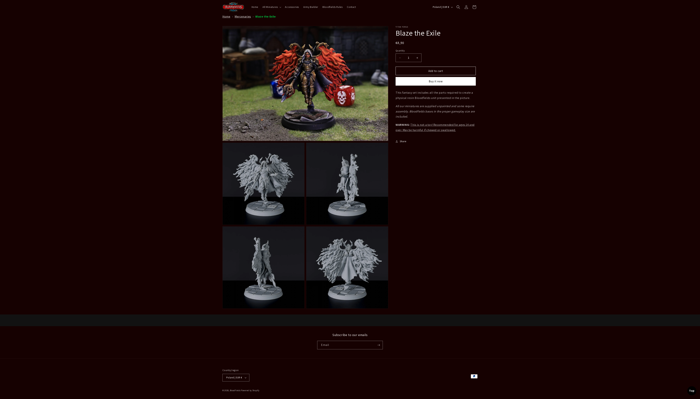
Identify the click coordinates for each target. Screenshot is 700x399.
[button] (271, 7)
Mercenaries (243, 16)
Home (226, 16)
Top (692, 391)
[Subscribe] (379, 345)
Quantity (400, 50)
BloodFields (235, 390)
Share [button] (403, 141)
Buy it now (436, 81)
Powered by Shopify (250, 390)
